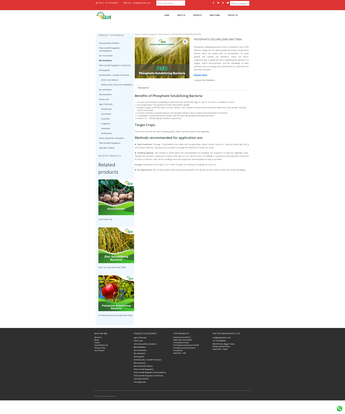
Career (97, 342)
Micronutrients (105, 94)
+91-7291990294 (111, 3)
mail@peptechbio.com (141, 3)
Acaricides (105, 118)
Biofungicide (104, 70)
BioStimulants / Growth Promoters (114, 75)
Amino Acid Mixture (109, 80)
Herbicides (105, 128)
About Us (98, 337)
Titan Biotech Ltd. (101, 345)
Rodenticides (106, 133)
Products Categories (149, 34)
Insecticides (106, 114)
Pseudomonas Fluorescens (184, 348)
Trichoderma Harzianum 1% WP (186, 345)
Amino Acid (104, 99)
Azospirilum (178, 350)
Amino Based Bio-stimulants (111, 138)
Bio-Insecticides (106, 55)
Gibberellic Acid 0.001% (182, 340)
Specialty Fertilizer (107, 148)
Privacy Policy (99, 348)
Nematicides (106, 109)
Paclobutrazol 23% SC (182, 337)
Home (137, 34)
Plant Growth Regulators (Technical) (114, 65)
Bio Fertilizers (164, 34)
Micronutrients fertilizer (109, 43)
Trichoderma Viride (181, 342)
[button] (185, 41)
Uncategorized (140, 382)
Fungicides (105, 123)
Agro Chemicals (106, 104)
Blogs (96, 340)
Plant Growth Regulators (109, 143)
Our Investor (99, 350)
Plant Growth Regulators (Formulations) (150, 372)
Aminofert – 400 (179, 353)
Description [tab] (143, 87)
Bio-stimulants (105, 89)
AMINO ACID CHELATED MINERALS (117, 84)
